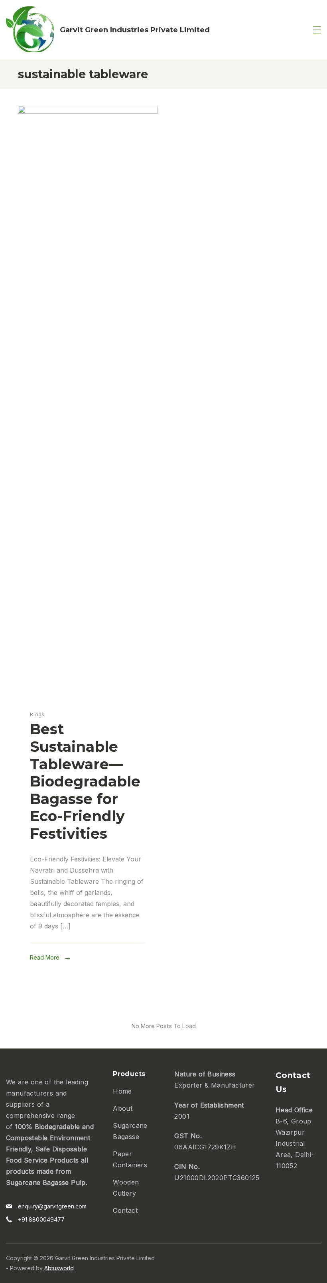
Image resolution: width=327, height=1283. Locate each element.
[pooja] (88, 111)
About (122, 1108)
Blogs (37, 714)
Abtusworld (59, 1268)
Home (122, 1091)
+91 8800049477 (41, 1219)
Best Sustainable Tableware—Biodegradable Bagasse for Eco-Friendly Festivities (85, 781)
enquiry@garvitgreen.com (52, 1206)
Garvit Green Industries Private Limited (135, 30)
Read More (44, 957)
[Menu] (317, 30)
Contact (125, 1210)
